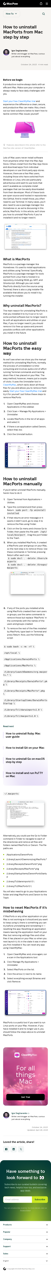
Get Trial (25, 1097)
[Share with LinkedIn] (13, 1149)
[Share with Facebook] (6, 1149)
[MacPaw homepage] (4, 1268)
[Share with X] (21, 1149)
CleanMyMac (9, 385)
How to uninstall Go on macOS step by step (25, 760)
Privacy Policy (25, 1210)
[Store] (41, 3)
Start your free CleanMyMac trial (19, 101)
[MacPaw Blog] (11, 3)
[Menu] (47, 4)
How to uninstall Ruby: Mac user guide (23, 735)
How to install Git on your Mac (25, 747)
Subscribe (40, 1199)
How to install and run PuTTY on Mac (24, 775)
